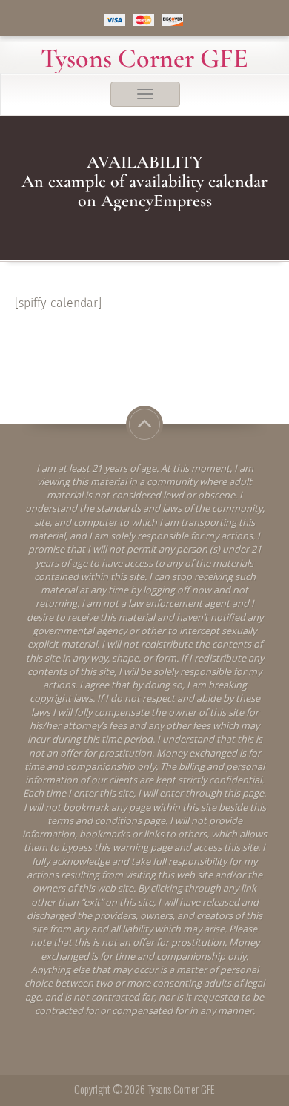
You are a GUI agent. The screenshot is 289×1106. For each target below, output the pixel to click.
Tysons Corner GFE (144, 58)
